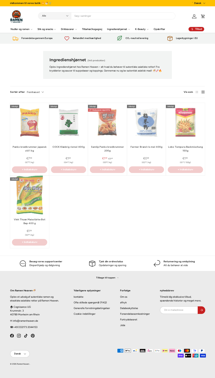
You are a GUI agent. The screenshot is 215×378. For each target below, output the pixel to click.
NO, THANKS (138, 214)
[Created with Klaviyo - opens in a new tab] (107, 235)
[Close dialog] (165, 145)
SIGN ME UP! (138, 204)
